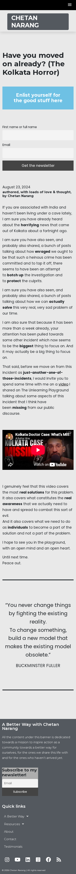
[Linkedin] (28, 859)
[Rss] (59, 859)
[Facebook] (48, 859)
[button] (70, 5)
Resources (12, 824)
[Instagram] (7, 859)
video (63, 384)
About (8, 831)
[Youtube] (17, 859)
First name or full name (19, 127)
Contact (10, 839)
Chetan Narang (25, 21)
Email (6, 145)
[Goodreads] (38, 859)
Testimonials (13, 846)
